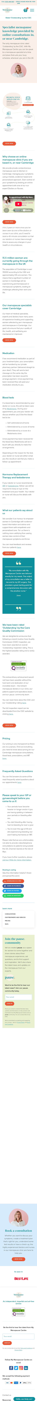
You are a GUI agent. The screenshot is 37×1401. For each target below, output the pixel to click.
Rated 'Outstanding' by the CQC (18, 18)
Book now (9, 143)
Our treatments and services (15, 917)
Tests (6, 924)
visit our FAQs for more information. (17, 860)
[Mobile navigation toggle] (32, 10)
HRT (3, 486)
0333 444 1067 (9, 2)
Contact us (6, 1395)
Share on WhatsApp (14, 895)
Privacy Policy (20, 1022)
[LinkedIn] (26, 1368)
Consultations (10, 914)
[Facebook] (11, 1368)
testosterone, (13, 486)
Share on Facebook (14, 886)
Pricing (7, 921)
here (19, 547)
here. (11, 714)
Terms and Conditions (26, 1348)
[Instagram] (21, 1368)
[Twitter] (16, 1368)
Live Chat (24, 1399)
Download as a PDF (14, 881)
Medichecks (11, 409)
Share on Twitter (13, 891)
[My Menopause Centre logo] (7, 10)
